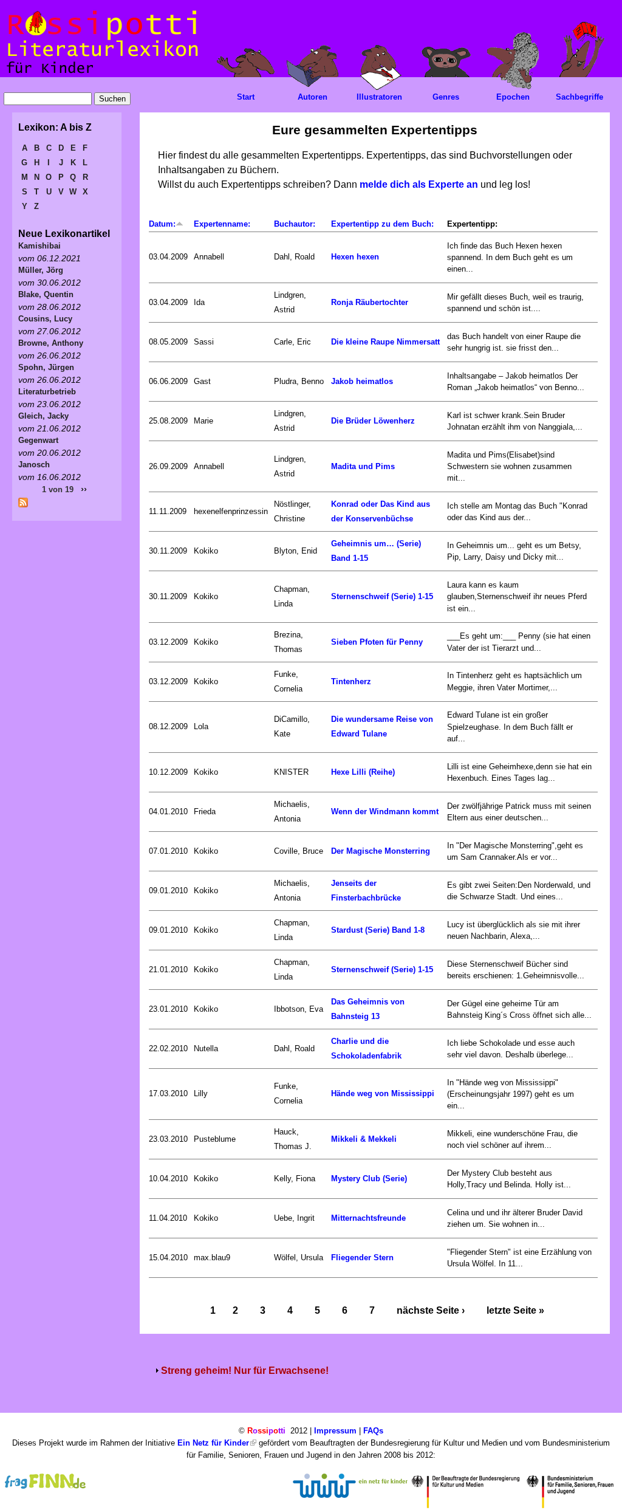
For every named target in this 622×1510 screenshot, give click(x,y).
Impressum (335, 1430)
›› (84, 489)
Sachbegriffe (579, 96)
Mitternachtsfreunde (368, 1218)
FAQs (373, 1430)
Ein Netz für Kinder (213, 1442)
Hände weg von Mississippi (382, 1093)
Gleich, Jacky (43, 415)
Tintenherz (351, 681)
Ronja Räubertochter (369, 302)
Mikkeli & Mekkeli (364, 1139)
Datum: (162, 223)
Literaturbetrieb (47, 391)
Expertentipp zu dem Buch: (382, 223)
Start (246, 96)
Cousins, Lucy (45, 318)
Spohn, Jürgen (46, 367)
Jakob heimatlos (362, 381)
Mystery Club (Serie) (369, 1178)
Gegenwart (38, 440)
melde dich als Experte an (419, 184)
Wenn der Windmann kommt (385, 811)
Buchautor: (294, 223)
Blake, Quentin (45, 294)
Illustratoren (379, 96)
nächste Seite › (431, 1310)
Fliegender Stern (362, 1257)
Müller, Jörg (40, 270)
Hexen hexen (355, 256)
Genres (445, 96)
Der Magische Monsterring (380, 851)
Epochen (513, 96)
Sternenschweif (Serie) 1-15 (382, 596)
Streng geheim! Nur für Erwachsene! (245, 1370)
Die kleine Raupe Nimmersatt (385, 341)
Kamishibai (39, 245)
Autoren (312, 96)
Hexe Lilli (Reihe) (363, 772)
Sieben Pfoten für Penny (377, 642)
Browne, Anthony (50, 343)
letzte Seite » (515, 1310)
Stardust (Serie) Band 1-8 (378, 930)
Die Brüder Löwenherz (373, 420)
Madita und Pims (363, 466)
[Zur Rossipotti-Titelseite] (101, 74)
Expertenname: (222, 223)
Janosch (34, 464)
